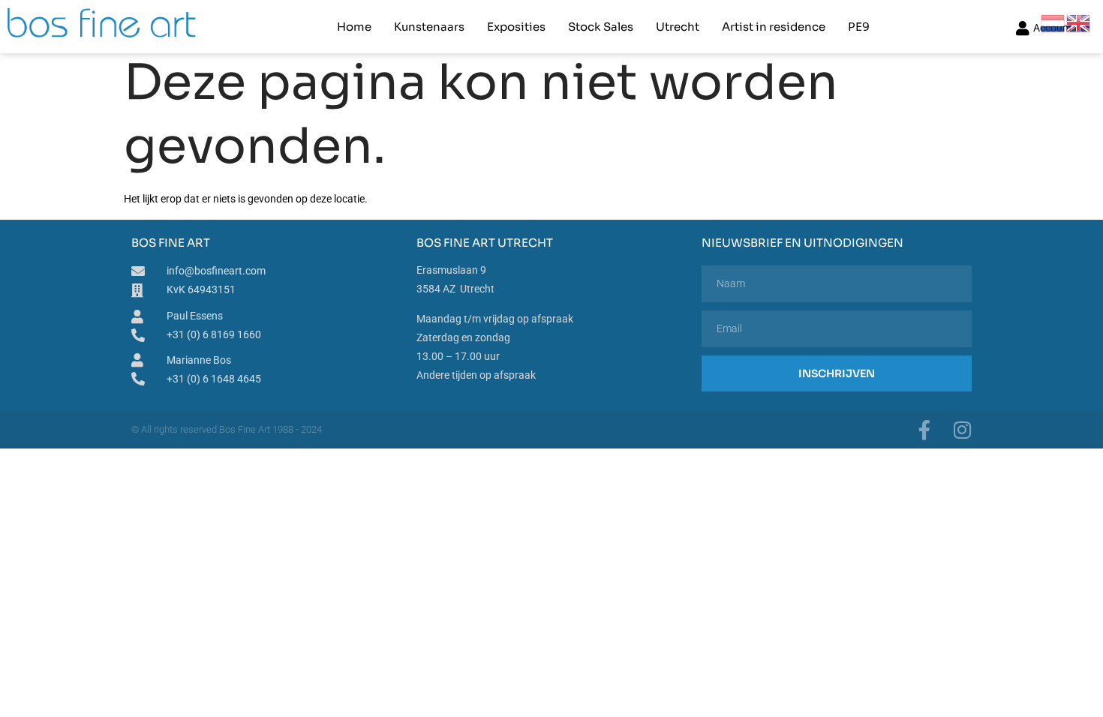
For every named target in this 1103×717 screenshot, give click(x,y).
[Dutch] (1053, 22)
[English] (1079, 22)
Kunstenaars (429, 27)
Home (354, 27)
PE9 (859, 27)
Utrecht (677, 27)
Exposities (516, 27)
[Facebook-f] (924, 430)
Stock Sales (600, 27)
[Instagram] (962, 430)
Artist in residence (773, 27)
